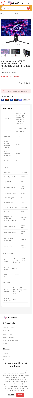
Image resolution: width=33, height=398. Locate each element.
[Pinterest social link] (24, 83)
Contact (5, 353)
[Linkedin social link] (27, 83)
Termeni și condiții (8, 328)
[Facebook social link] (19, 83)
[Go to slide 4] (19, 44)
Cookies (5, 343)
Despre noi (6, 357)
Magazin (4, 14)
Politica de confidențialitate (11, 340)
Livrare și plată (7, 334)
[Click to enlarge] (4, 43)
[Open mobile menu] (3, 3)
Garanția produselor (9, 337)
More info (11, 394)
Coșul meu (6, 360)
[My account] (29, 3)
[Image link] (15, 317)
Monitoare (28, 14)
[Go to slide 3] (17, 44)
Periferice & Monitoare (16, 14)
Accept (20, 394)
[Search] (28, 8)
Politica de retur (8, 331)
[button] (2, 32)
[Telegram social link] (29, 83)
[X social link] (21, 83)
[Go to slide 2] (15, 44)
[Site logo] (16, 2)
